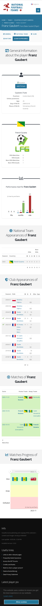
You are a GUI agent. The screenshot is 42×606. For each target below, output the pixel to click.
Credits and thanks (9, 564)
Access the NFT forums (10, 561)
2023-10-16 (5, 411)
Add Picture (21, 86)
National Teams (22, 34)
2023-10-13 (5, 425)
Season (5, 256)
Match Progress (22, 39)
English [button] (35, 4)
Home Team (23, 391)
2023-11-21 (5, 397)
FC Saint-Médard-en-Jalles (20, 338)
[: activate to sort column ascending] (3, 294)
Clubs (34, 34)
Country (12, 256)
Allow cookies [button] (21, 602)
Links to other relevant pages (12, 555)
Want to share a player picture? (13, 568)
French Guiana (19, 262)
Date (4, 391)
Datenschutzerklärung (10, 571)
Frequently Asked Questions (12, 558)
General (8, 34)
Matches (8, 39)
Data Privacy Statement (10, 574)
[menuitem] (24, 471)
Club (13, 294)
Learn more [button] (8, 596)
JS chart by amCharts (13, 196)
